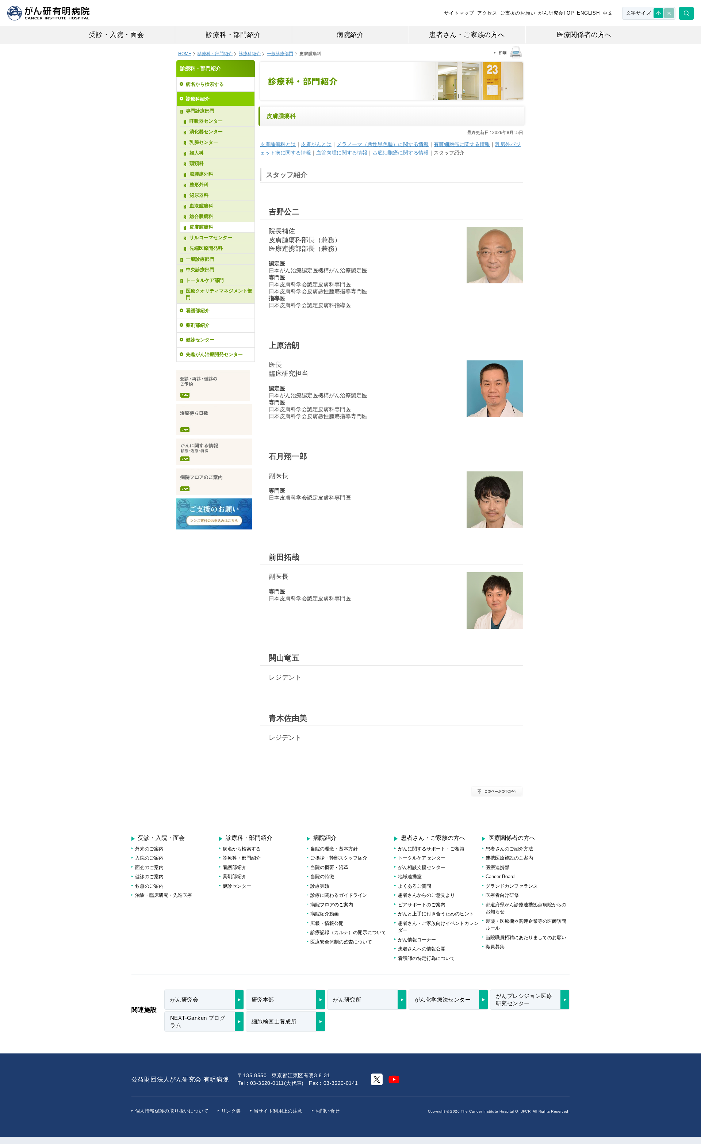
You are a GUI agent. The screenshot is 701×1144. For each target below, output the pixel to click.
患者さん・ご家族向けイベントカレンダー (438, 927)
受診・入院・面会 (116, 34)
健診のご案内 (149, 876)
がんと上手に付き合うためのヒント (436, 914)
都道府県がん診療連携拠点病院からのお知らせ (526, 908)
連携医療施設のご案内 (509, 858)
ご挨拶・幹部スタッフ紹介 (338, 858)
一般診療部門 (200, 259)
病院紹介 (350, 34)
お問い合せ (327, 1111)
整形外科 (198, 184)
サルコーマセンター (210, 237)
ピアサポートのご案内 (421, 904)
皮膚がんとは (316, 144)
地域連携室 (410, 876)
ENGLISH (588, 13)
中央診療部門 (200, 269)
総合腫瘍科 (201, 216)
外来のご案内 (149, 849)
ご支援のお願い (518, 13)
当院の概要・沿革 (329, 867)
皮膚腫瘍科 (201, 227)
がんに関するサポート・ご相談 (431, 849)
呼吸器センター (206, 121)
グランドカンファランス (512, 886)
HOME (184, 53)
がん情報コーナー (417, 939)
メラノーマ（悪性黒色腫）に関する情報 (383, 144)
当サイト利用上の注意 (278, 1111)
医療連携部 (497, 867)
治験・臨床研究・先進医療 (163, 895)
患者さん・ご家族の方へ (467, 34)
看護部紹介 (198, 310)
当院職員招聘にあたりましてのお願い (526, 937)
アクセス (487, 13)
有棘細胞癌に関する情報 (462, 144)
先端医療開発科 (206, 248)
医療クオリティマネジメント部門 (219, 294)
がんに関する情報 (214, 452)
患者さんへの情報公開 (421, 949)
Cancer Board (500, 876)
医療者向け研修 (502, 895)
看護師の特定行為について (426, 958)
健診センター (200, 340)
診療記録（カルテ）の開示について (348, 932)
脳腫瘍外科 (201, 174)
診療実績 (319, 886)
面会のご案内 (149, 867)
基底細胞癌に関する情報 (400, 153)
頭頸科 (196, 163)
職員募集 (495, 946)
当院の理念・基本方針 (334, 849)
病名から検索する (205, 84)
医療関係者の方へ (584, 34)
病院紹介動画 (324, 914)
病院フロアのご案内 (214, 481)
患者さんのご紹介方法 (509, 849)
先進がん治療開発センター (214, 354)
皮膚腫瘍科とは (278, 144)
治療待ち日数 (214, 419)
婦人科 (196, 153)
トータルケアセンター (421, 858)
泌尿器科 (198, 195)
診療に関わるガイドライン (338, 895)
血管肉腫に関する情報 (341, 153)
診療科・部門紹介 (233, 34)
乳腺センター (203, 142)
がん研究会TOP (556, 13)
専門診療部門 (200, 111)
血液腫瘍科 (201, 205)
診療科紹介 (250, 53)
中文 (608, 13)
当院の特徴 (322, 876)
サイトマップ (459, 13)
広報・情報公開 (327, 923)
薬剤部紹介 (198, 325)
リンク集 (231, 1111)
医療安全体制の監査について (341, 942)
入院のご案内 (149, 858)
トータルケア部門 (205, 280)
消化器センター (206, 131)
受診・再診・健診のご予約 (213, 385)
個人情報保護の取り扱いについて (171, 1111)
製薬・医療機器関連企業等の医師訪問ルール (526, 924)
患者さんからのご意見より (426, 895)
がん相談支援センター (421, 867)
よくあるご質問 (414, 886)
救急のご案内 (149, 886)
